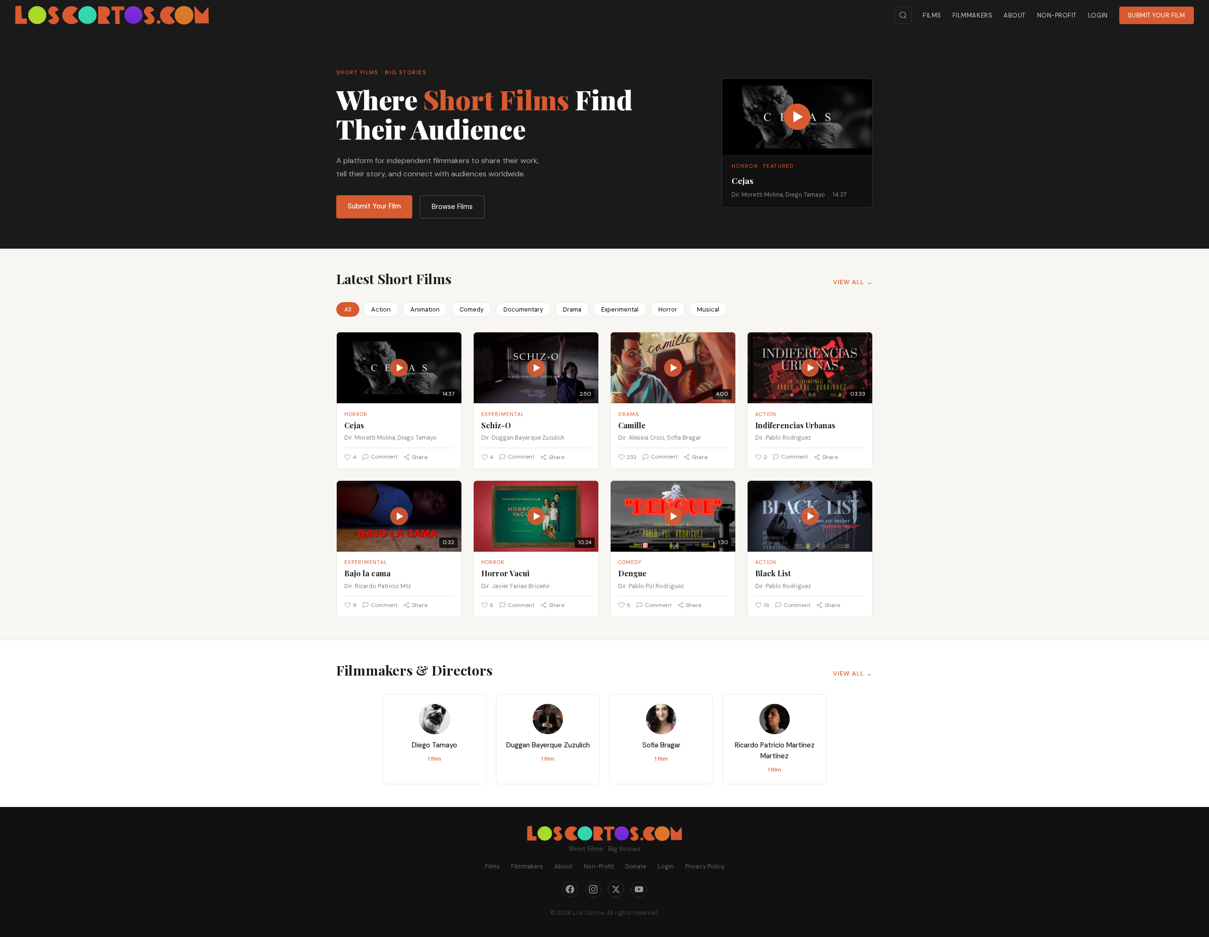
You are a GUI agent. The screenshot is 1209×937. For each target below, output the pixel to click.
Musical (708, 309)
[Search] (902, 15)
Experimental (620, 309)
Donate (636, 866)
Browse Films (452, 206)
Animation (425, 309)
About (1015, 15)
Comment (384, 456)
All (347, 309)
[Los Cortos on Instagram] (593, 889)
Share (419, 457)
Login (1098, 15)
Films (932, 15)
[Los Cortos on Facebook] (570, 889)
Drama (572, 309)
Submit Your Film (1156, 15)
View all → (853, 282)
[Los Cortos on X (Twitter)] (616, 889)
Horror (667, 309)
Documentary (523, 309)
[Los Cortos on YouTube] (639, 889)
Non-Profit (1057, 15)
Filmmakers (972, 15)
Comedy (472, 309)
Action (381, 309)
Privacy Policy (704, 866)
